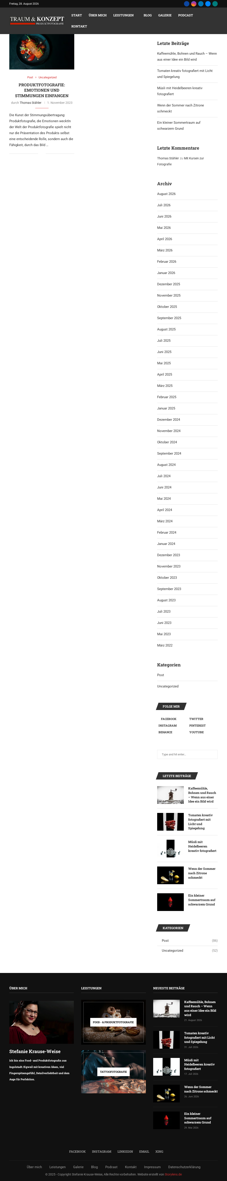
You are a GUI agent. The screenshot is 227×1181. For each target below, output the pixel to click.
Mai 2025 (164, 363)
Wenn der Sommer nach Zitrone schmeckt (201, 872)
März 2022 (164, 645)
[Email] (208, 3)
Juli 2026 (163, 205)
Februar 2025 (166, 397)
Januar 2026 (166, 273)
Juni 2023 (164, 623)
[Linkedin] (201, 3)
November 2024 (168, 431)
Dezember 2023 (168, 555)
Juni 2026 (164, 216)
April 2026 (164, 239)
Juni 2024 (164, 487)
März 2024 (164, 521)
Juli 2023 (163, 612)
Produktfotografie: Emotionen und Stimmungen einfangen (41, 90)
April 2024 (164, 510)
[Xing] (215, 3)
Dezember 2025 (168, 284)
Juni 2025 (164, 352)
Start (76, 15)
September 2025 (169, 318)
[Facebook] (186, 3)
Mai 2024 (164, 499)
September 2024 (169, 453)
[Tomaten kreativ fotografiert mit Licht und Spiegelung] (170, 822)
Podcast (185, 15)
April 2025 (164, 374)
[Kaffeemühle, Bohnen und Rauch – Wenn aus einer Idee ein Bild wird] (170, 795)
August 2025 (166, 329)
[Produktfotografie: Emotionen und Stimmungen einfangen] (41, 48)
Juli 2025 (163, 341)
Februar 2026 (166, 262)
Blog (148, 15)
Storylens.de (173, 1174)
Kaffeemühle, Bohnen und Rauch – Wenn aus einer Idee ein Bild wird (202, 794)
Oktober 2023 (167, 578)
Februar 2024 (166, 533)
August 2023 (166, 600)
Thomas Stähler (30, 102)
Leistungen (123, 15)
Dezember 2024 (168, 420)
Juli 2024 (163, 476)
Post (160, 675)
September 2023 (169, 589)
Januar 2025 (166, 408)
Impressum (152, 1167)
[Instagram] (193, 3)
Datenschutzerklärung (184, 1167)
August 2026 (166, 194)
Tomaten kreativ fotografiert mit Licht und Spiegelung (200, 821)
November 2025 (168, 295)
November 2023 (168, 566)
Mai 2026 (164, 228)
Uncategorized (167, 686)
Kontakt (79, 26)
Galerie (165, 15)
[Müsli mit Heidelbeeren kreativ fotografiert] (170, 848)
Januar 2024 (166, 544)
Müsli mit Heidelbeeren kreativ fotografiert (202, 846)
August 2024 (166, 465)
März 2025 (164, 386)
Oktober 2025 (167, 307)
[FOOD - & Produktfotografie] (113, 1022)
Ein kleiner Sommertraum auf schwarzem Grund (201, 899)
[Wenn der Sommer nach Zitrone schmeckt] (170, 875)
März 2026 (164, 250)
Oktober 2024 (167, 442)
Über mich (98, 15)
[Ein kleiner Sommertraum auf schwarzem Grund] (170, 902)
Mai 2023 (164, 634)
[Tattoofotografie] (113, 1071)
